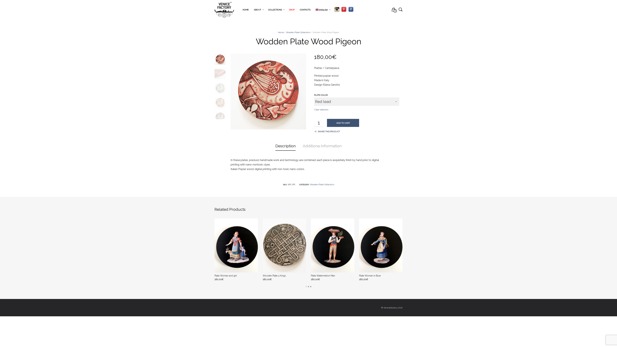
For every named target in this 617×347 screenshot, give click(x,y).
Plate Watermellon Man (323, 275)
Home (246, 10)
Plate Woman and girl (226, 275)
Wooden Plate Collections (298, 32)
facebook (350, 9)
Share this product (329, 131)
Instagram (336, 9)
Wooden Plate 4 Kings (274, 275)
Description (285, 146)
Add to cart (343, 123)
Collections (275, 10)
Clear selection (321, 110)
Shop (292, 10)
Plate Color (321, 95)
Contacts (305, 10)
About (257, 10)
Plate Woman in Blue (370, 275)
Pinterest (343, 9)
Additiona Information (322, 146)
